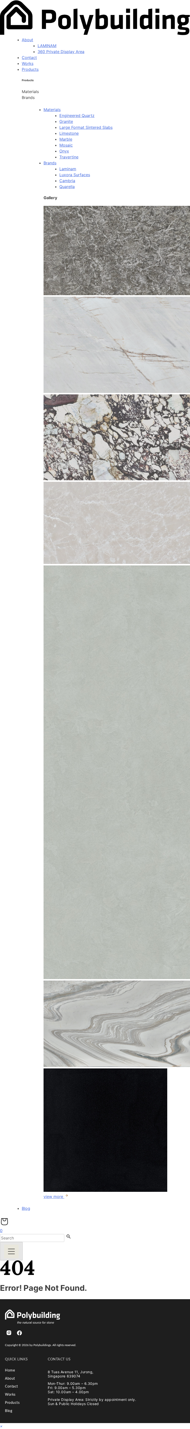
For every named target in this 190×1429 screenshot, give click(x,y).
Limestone (69, 133)
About (27, 39)
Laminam (67, 168)
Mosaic (66, 145)
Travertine (68, 156)
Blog (26, 1208)
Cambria (67, 180)
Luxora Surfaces (74, 174)
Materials (52, 109)
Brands (50, 162)
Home (10, 1370)
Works (27, 63)
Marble (65, 139)
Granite (66, 121)
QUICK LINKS (16, 1359)
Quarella (67, 186)
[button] (1, 1426)
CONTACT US (59, 1359)
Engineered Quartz (77, 115)
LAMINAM (47, 45)
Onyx (64, 151)
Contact (29, 57)
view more (54, 1196)
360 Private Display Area (61, 51)
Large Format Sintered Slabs (86, 127)
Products (30, 69)
